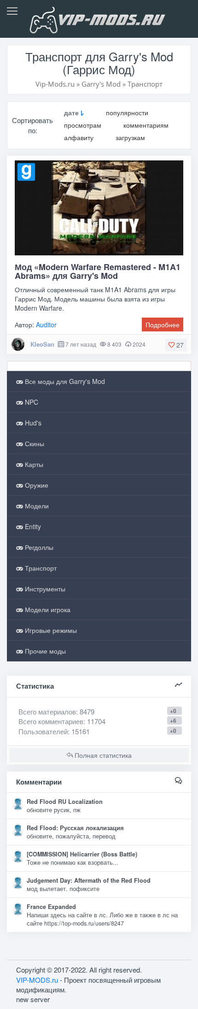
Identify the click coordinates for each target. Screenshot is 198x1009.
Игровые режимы (50, 630)
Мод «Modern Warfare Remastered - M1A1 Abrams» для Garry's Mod (98, 271)
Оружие (35, 485)
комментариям (146, 125)
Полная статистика (102, 755)
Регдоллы (38, 547)
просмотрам (82, 125)
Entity (32, 526)
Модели (36, 505)
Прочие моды (44, 650)
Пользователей (43, 731)
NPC (30, 402)
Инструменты (44, 588)
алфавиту (78, 137)
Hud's (32, 422)
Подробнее (163, 324)
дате (71, 112)
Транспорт (40, 567)
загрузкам (130, 137)
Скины (33, 443)
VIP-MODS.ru (37, 980)
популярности (127, 112)
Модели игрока (46, 609)
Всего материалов (56, 711)
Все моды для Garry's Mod (64, 381)
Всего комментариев (50, 721)
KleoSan (42, 344)
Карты (33, 464)
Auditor (46, 324)
